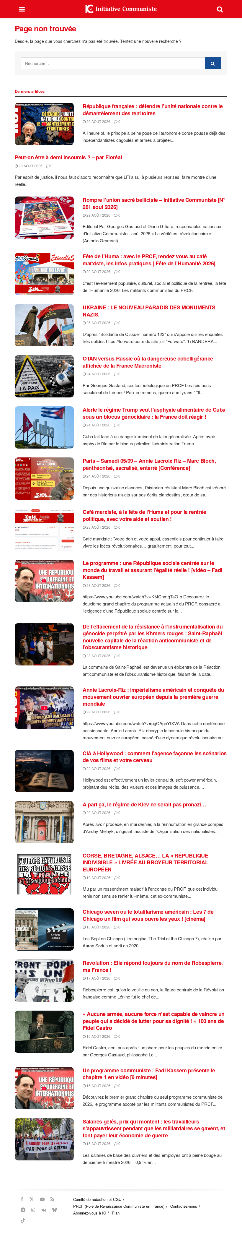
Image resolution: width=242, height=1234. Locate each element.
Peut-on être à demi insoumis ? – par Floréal (68, 157)
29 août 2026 (98, 121)
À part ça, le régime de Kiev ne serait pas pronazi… (144, 804)
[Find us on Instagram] (33, 1210)
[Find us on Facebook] (22, 1199)
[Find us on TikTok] (23, 1220)
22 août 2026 (98, 711)
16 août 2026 (98, 1036)
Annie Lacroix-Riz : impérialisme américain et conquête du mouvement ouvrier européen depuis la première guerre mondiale (153, 696)
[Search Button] (220, 9)
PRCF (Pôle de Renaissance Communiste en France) (118, 1206)
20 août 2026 (98, 812)
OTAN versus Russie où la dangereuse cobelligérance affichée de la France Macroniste (148, 362)
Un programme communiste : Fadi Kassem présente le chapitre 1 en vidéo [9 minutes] (149, 1073)
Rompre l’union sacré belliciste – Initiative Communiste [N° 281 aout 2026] (154, 203)
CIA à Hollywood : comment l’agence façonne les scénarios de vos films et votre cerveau (155, 756)
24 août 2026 (98, 373)
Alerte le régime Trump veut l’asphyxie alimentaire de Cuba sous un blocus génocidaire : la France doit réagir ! (154, 413)
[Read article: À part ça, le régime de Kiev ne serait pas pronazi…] (44, 822)
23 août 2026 (98, 527)
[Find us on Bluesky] (54, 1210)
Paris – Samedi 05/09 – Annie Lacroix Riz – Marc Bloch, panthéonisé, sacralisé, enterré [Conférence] (149, 464)
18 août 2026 (98, 926)
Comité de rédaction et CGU (97, 1199)
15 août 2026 (98, 1085)
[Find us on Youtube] (42, 1199)
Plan (116, 1213)
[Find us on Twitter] (31, 1199)
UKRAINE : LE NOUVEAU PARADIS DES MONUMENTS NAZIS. (149, 310)
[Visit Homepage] (121, 9)
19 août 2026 (98, 877)
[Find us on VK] (43, 1210)
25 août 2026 (98, 322)
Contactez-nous (183, 1206)
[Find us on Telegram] (23, 1210)
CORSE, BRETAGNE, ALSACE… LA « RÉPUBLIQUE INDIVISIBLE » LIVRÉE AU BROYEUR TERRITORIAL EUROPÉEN (145, 862)
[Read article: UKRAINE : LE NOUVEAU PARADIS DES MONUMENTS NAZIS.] (44, 325)
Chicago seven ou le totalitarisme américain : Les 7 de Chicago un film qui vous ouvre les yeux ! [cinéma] (148, 915)
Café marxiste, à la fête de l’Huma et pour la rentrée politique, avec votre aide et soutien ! (144, 515)
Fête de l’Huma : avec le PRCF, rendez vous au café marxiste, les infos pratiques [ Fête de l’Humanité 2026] (149, 259)
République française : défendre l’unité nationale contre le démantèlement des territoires (153, 109)
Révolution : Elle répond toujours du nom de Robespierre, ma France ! (153, 966)
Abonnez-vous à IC (89, 1213)
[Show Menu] (22, 9)
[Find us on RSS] (52, 1199)
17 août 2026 (98, 977)
